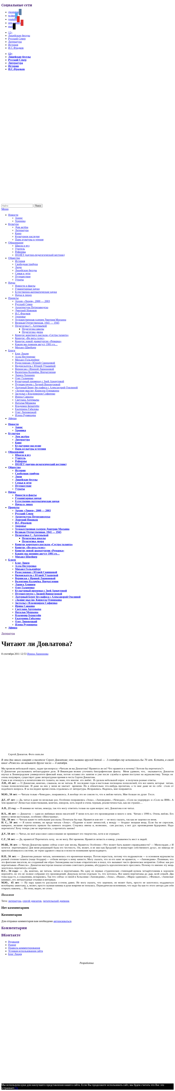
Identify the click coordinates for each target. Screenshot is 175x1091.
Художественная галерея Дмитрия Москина (40, 319)
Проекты (13, 298)
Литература (15, 41)
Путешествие (23, 276)
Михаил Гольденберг (27, 359)
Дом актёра (21, 227)
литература (14, 901)
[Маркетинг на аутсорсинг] (87, 1078)
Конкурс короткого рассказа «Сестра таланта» (42, 335)
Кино (18, 233)
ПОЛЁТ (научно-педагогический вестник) (40, 254)
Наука (11, 282)
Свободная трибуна (26, 264)
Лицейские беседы (19, 35)
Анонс (19, 217)
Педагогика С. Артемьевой (31, 325)
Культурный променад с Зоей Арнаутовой (39, 381)
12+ (10, 32)
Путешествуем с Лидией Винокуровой (37, 384)
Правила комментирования (24, 947)
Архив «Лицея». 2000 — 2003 (32, 301)
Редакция (13, 941)
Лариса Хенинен (25, 375)
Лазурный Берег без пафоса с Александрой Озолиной (46, 387)
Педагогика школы (33, 328)
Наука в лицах (23, 295)
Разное (12, 944)
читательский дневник (56, 901)
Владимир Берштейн (27, 406)
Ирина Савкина (24, 396)
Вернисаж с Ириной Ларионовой (34, 369)
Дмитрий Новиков (26, 310)
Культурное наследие (27, 236)
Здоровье (20, 316)
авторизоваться (62, 921)
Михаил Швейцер (25, 347)
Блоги (11, 350)
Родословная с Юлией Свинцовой (35, 362)
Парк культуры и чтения (29, 239)
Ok (16, 1088)
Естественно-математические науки (36, 291)
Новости (13, 214)
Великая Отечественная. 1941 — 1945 (37, 322)
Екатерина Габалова (27, 409)
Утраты (19, 279)
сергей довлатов (32, 901)
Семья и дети (22, 273)
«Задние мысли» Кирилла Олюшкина (37, 390)
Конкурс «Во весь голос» (29, 338)
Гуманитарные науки (27, 288)
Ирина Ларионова (37, 653)
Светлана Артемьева (27, 399)
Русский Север (17, 38)
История (13, 44)
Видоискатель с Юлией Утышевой (35, 365)
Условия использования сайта (25, 951)
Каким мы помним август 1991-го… (36, 344)
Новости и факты (25, 285)
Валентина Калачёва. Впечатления (35, 372)
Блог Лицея (22, 353)
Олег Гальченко (24, 378)
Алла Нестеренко (25, 356)
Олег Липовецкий (25, 412)
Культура (13, 224)
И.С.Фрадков (16, 47)
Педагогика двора (32, 332)
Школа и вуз (22, 245)
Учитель (20, 248)
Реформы (20, 251)
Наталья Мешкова (25, 402)
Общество (14, 258)
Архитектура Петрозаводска (31, 307)
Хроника (20, 221)
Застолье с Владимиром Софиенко (35, 393)
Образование (15, 242)
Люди (18, 267)
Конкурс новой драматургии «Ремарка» (38, 341)
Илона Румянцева (25, 415)
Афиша (12, 418)
